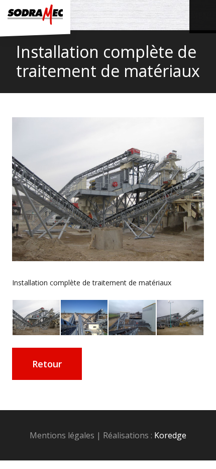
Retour (47, 364)
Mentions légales (62, 435)
